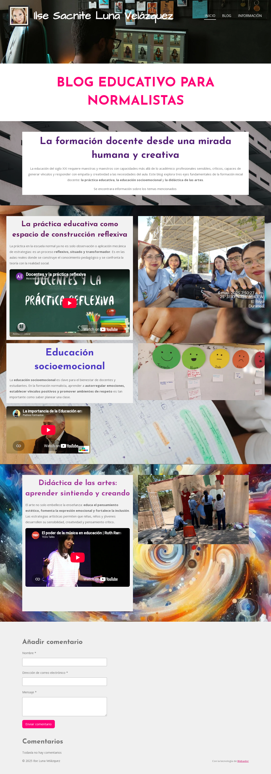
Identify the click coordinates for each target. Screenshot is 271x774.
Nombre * (29, 653)
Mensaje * (29, 692)
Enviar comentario (38, 724)
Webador (243, 761)
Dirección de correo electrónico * (45, 673)
